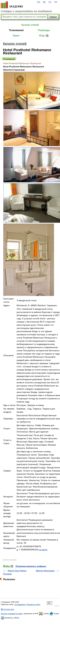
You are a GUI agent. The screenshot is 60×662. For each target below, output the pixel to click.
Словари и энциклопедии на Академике (26, 11)
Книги (16, 35)
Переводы (44, 30)
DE (44, 2)
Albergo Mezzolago (45, 570)
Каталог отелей (30, 25)
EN (38, 2)
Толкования (16, 30)
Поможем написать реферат (31, 566)
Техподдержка (19, 604)
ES (50, 2)
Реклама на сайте (33, 604)
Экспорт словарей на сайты (12, 613)
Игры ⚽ (44, 35)
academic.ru (12, 5)
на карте (43, 549)
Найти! (53, 17)
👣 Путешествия (7, 609)
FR (55, 2)
